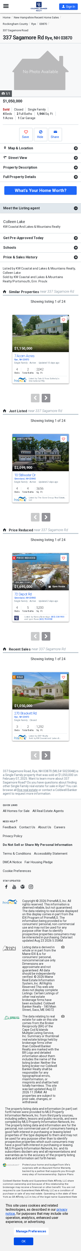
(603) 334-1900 (57, 617)
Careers (59, 827)
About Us (44, 827)
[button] (68, 6)
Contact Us (27, 827)
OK (23, 1241)
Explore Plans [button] (65, 1174)
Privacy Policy (12, 836)
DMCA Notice (12, 862)
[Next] (46, 398)
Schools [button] (9, 248)
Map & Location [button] (20, 148)
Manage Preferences (31, 1231)
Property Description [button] (20, 167)
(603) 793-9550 (45, 619)
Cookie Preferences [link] (17, 871)
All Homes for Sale (16, 811)
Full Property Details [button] (19, 177)
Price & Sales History (20, 257)
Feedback (9, 827)
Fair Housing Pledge (39, 862)
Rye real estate (27, 790)
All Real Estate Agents (48, 811)
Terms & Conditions (17, 853)
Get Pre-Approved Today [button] (23, 238)
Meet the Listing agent (21, 208)
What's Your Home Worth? (41, 190)
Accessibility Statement (50, 853)
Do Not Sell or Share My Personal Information (37, 845)
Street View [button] (17, 158)
